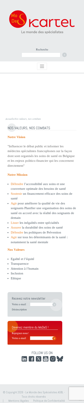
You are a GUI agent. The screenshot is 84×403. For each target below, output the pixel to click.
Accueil (9, 118)
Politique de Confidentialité (49, 401)
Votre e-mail (19, 304)
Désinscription (19, 309)
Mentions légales (18, 401)
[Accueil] (42, 22)
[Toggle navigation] (42, 66)
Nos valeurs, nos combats (27, 118)
